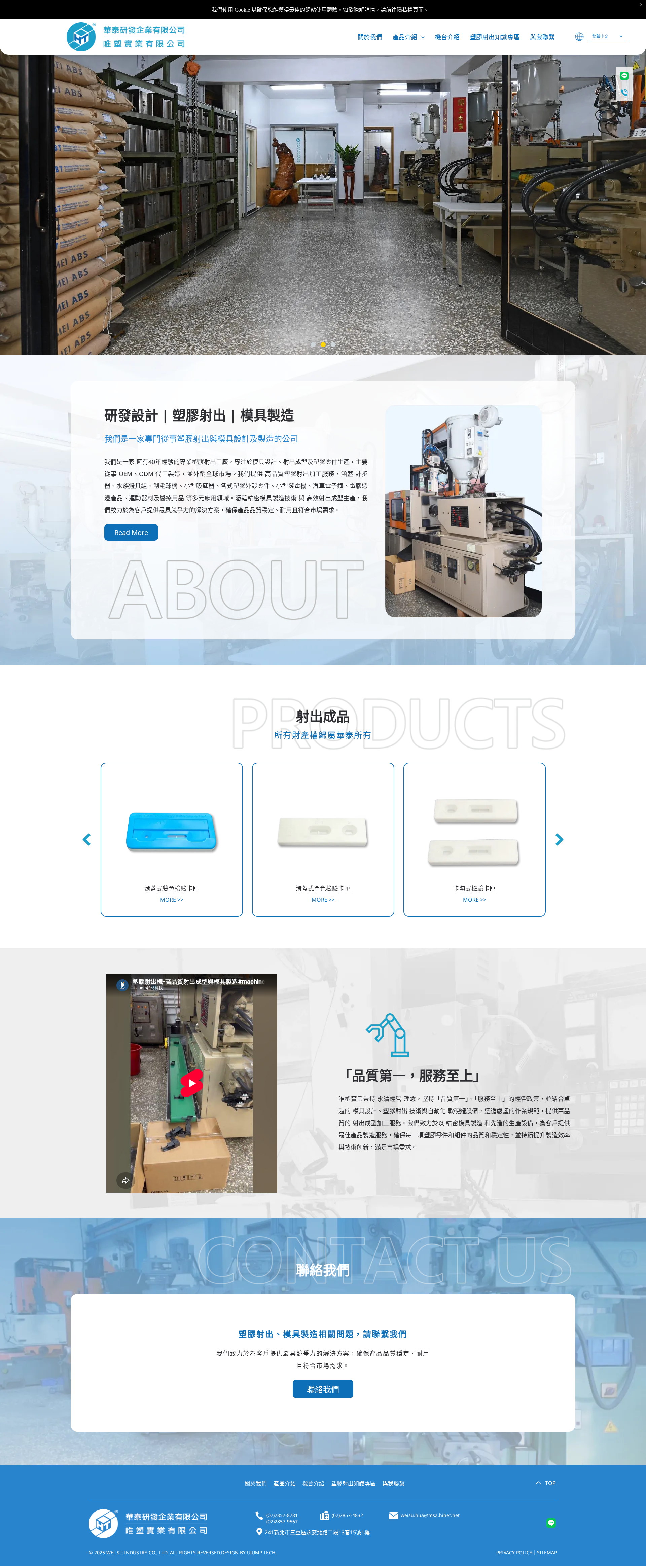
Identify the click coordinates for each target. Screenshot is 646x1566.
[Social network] (551, 1523)
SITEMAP (547, 1552)
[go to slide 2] (323, 344)
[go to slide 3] (333, 344)
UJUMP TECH (261, 1552)
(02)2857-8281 (282, 1515)
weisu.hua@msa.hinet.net (430, 1515)
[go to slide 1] (313, 344)
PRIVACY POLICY (514, 1552)
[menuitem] (370, 36)
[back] (86, 840)
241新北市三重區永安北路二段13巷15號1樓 (317, 1532)
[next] (559, 840)
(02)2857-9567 (282, 1521)
